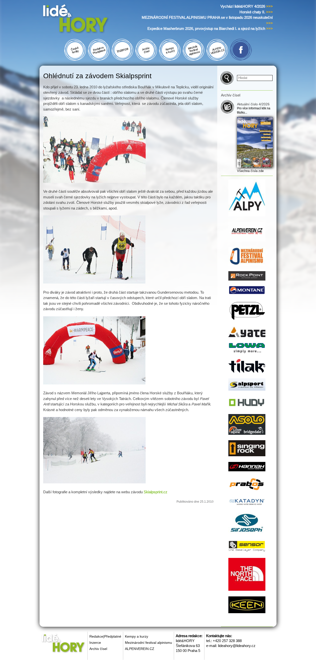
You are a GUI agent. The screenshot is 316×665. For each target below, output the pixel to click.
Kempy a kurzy (136, 636)
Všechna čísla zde (250, 171)
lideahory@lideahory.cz (237, 646)
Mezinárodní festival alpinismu (148, 643)
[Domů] (85, 19)
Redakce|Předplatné (105, 636)
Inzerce (95, 643)
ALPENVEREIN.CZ (139, 649)
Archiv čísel (98, 649)
